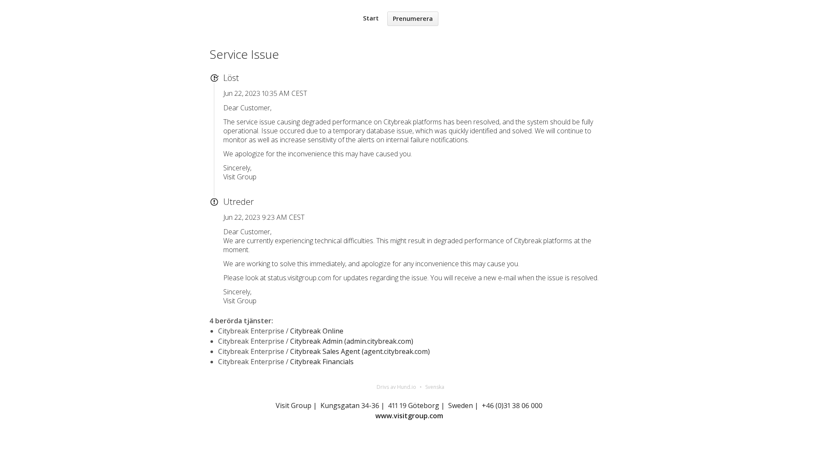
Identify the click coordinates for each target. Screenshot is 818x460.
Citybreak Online (316, 331)
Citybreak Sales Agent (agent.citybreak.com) (360, 351)
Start (371, 18)
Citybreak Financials (322, 361)
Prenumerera (413, 18)
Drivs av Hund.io (396, 387)
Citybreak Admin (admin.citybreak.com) (351, 341)
